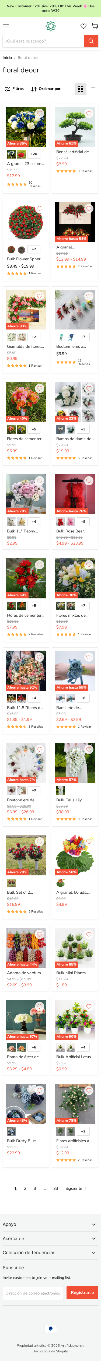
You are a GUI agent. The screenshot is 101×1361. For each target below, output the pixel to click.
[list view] (92, 89)
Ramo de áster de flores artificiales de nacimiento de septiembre (24, 1057)
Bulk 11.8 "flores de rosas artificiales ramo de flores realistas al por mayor (25, 708)
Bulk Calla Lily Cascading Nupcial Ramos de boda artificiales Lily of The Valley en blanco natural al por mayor (75, 800)
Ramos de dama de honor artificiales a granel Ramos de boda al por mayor (73, 439)
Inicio (7, 57)
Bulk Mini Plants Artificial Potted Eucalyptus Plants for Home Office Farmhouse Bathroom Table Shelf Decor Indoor (73, 973)
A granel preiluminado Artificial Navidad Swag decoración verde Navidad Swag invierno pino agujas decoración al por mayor (74, 247)
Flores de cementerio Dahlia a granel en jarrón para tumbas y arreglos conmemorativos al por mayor (25, 615)
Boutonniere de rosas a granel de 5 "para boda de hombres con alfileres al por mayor (26, 800)
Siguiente (74, 1188)
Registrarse (82, 1293)
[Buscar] (91, 41)
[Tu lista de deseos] (83, 26)
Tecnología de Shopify (50, 1351)
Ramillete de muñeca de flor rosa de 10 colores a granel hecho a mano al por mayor (74, 708)
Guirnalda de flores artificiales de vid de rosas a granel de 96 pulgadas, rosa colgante (25, 346)
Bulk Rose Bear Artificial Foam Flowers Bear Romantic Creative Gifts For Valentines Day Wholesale (73, 531)
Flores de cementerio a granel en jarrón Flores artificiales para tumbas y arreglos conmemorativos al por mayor (25, 439)
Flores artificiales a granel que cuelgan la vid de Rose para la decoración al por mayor (73, 1141)
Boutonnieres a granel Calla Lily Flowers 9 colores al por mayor (74, 346)
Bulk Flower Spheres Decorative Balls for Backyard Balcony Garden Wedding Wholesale (25, 259)
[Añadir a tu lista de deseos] (39, 113)
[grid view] (80, 89)
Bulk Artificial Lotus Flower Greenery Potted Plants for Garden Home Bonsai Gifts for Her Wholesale (73, 1057)
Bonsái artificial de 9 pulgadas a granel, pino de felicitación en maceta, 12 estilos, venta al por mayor (74, 152)
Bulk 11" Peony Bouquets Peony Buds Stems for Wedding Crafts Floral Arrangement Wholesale (24, 531)
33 (55, 1188)
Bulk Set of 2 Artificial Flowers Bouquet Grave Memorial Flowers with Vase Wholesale (23, 892)
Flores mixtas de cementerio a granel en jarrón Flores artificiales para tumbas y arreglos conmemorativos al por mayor (74, 615)
